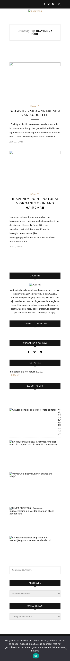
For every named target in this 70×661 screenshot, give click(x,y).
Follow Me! (15, 375)
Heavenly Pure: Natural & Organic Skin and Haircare (35, 203)
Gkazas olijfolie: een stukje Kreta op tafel (59, 417)
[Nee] (65, 648)
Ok (35, 656)
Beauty (35, 106)
